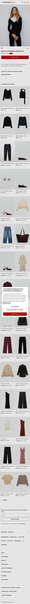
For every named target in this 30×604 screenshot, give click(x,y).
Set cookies (15, 306)
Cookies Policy (6, 303)
